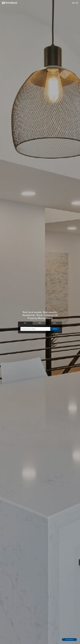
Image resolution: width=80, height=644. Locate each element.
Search (55, 328)
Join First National (69, 639)
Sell (54, 323)
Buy (25, 323)
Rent (40, 323)
